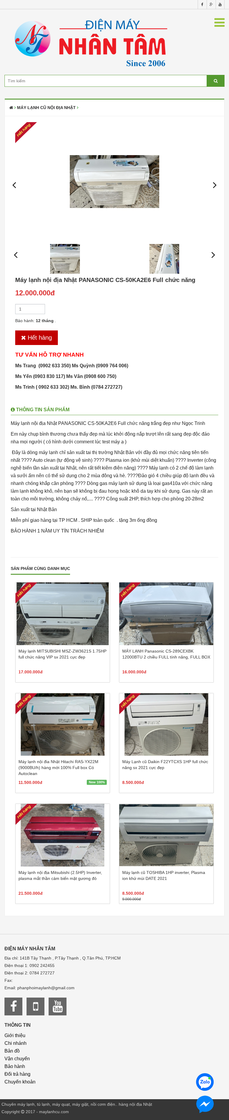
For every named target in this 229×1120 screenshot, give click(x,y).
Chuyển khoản (19, 1081)
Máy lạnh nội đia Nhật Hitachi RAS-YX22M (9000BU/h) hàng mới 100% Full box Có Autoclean (58, 767)
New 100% (97, 782)
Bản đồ (12, 1050)
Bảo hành (14, 1066)
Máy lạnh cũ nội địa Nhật (46, 107)
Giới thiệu (14, 1035)
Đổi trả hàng (17, 1074)
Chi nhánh (15, 1043)
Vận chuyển (17, 1058)
